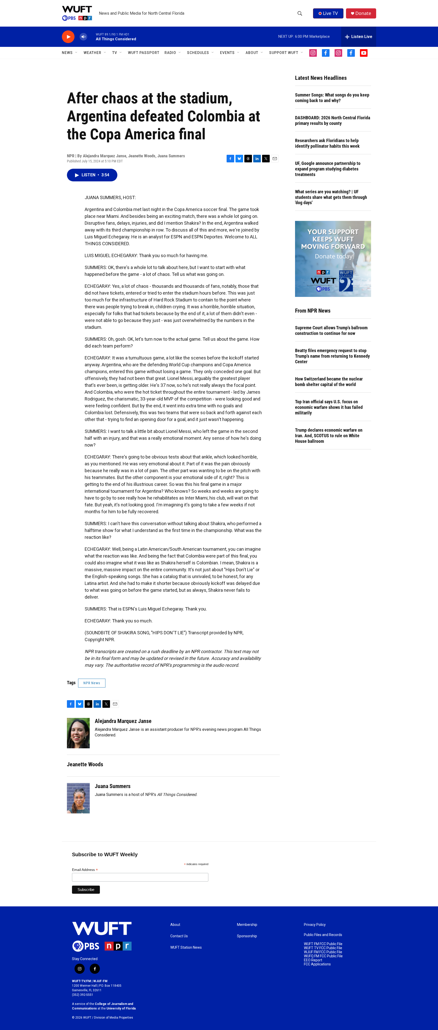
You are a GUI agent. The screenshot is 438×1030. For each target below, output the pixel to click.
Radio (170, 53)
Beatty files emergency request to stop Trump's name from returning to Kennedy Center (332, 356)
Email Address (85, 869)
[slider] (91, 36)
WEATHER (92, 53)
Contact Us (179, 936)
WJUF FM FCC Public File (323, 952)
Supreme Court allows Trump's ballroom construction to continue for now (331, 330)
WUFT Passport (143, 53)
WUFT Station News (186, 947)
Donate (363, 13)
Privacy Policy (315, 925)
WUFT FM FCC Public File (323, 944)
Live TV (330, 13)
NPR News (91, 683)
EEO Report (313, 960)
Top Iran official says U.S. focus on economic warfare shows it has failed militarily (329, 407)
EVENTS (227, 53)
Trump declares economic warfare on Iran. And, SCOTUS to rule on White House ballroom (328, 435)
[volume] (83, 37)
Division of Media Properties (113, 1017)
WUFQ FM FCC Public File (323, 956)
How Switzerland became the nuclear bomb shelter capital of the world (329, 381)
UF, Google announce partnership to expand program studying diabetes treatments (327, 169)
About (175, 925)
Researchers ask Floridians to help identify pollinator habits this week (327, 143)
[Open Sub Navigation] (77, 53)
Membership (247, 925)
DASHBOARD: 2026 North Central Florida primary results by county (332, 120)
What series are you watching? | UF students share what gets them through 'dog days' (331, 197)
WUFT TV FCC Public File (323, 948)
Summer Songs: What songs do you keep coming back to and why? (332, 97)
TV (114, 53)
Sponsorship (247, 936)
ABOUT (252, 53)
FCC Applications (317, 964)
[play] (68, 37)
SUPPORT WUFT (283, 53)
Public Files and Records (323, 935)
